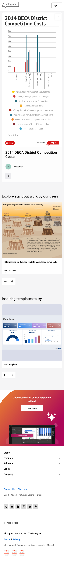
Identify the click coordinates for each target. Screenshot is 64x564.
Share (10, 143)
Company (8, 474)
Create (7, 452)
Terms (7, 539)
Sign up (56, 5)
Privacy (16, 539)
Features (8, 458)
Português (23, 495)
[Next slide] (12, 281)
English (6, 495)
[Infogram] (10, 5)
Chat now (22, 489)
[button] (32, 91)
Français (39, 495)
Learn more (32, 408)
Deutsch (14, 495)
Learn (7, 468)
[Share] (8, 176)
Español (31, 495)
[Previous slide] (5, 281)
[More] (58, 17)
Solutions (8, 463)
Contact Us (9, 489)
